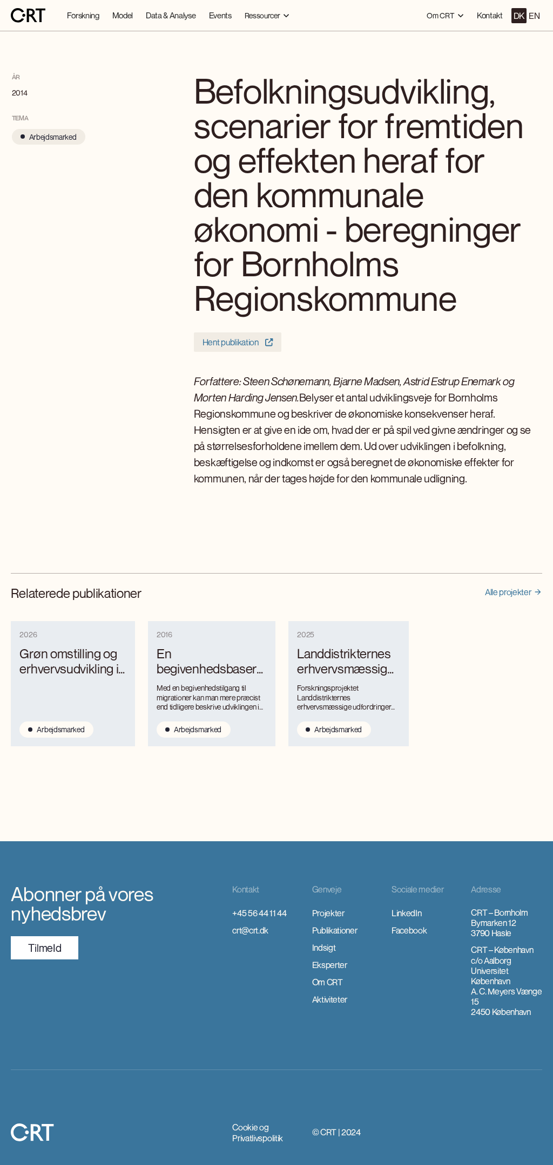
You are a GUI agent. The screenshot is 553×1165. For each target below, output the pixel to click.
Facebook (409, 930)
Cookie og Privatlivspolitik (257, 1132)
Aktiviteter (329, 999)
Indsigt (324, 947)
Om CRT (327, 982)
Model (122, 15)
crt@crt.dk (250, 930)
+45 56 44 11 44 (259, 913)
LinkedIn (406, 913)
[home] (28, 15)
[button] (267, 15)
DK (519, 15)
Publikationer (335, 930)
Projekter (328, 913)
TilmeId (44, 948)
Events (220, 15)
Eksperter (329, 964)
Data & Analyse (171, 15)
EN (534, 15)
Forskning (83, 15)
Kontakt (490, 15)
